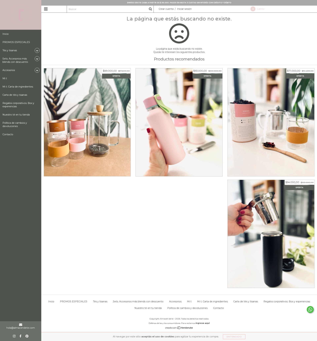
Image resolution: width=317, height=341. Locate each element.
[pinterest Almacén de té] (26, 336)
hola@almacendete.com (20, 327)
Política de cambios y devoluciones (14, 124)
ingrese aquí (202, 323)
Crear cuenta (166, 8)
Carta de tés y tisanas (14, 94)
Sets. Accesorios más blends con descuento (138, 301)
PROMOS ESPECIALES (16, 42)
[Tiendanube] (179, 328)
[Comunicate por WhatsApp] (310, 309)
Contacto (7, 134)
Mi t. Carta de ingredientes (17, 86)
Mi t (4, 78)
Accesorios (175, 301)
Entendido (234, 336)
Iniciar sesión (184, 8)
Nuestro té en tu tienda (16, 114)
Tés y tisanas (100, 301)
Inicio (5, 33)
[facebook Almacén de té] (20, 336)
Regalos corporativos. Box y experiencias (18, 105)
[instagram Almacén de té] (14, 336)
